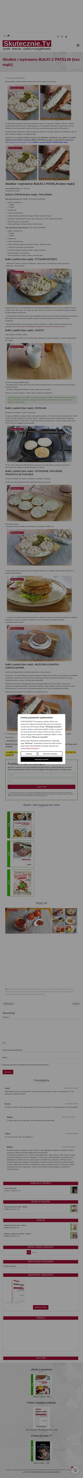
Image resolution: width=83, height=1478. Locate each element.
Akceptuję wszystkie (41, 759)
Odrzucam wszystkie (50, 754)
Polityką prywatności (32, 748)
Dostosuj (29, 754)
